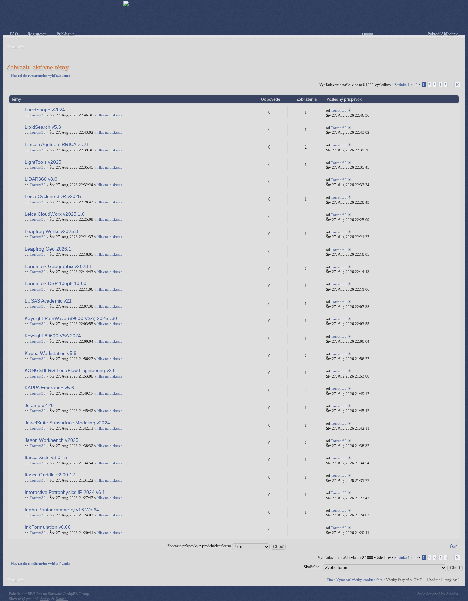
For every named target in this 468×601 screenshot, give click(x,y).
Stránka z (406, 84)
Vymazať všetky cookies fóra (359, 580)
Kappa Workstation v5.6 (50, 353)
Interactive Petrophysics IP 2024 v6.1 (65, 492)
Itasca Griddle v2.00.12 (50, 474)
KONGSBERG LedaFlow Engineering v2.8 (70, 370)
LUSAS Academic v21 (48, 301)
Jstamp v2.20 (39, 405)
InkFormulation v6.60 (48, 527)
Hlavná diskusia (109, 115)
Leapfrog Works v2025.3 (51, 231)
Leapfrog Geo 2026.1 (48, 249)
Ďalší (454, 546)
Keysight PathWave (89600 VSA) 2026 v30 (71, 318)
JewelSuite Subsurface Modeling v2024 (67, 422)
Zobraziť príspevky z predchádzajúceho (199, 546)
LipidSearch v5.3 (43, 127)
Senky (45, 599)
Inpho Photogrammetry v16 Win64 (62, 509)
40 (457, 84)
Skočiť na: (312, 567)
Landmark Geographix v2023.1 (58, 266)
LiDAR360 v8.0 (41, 179)
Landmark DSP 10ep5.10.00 (55, 283)
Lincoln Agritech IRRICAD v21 (57, 144)
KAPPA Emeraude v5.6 (49, 388)
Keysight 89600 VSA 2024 (53, 335)
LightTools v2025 (43, 162)
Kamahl (62, 599)
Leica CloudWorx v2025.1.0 (55, 214)
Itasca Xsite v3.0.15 (46, 457)
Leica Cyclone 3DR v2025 (53, 196)
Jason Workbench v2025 (51, 440)
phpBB (27, 594)
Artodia (452, 594)
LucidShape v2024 (45, 109)
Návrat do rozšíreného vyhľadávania (40, 75)
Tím (330, 580)
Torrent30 (38, 115)
